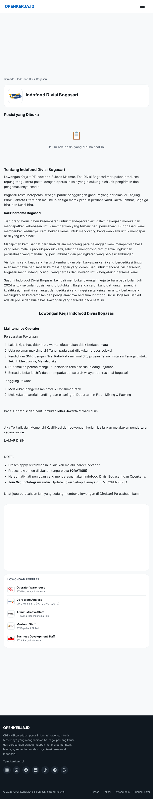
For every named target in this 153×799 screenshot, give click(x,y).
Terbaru (95, 791)
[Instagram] (7, 770)
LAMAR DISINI (14, 440)
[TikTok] (45, 770)
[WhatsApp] (16, 770)
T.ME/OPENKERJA (114, 482)
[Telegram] (55, 770)
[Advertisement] (76, 43)
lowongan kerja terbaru (100, 280)
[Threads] (64, 770)
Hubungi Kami (141, 791)
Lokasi (107, 791)
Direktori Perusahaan (115, 494)
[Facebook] (26, 770)
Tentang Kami (122, 791)
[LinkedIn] (35, 770)
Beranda (9, 79)
